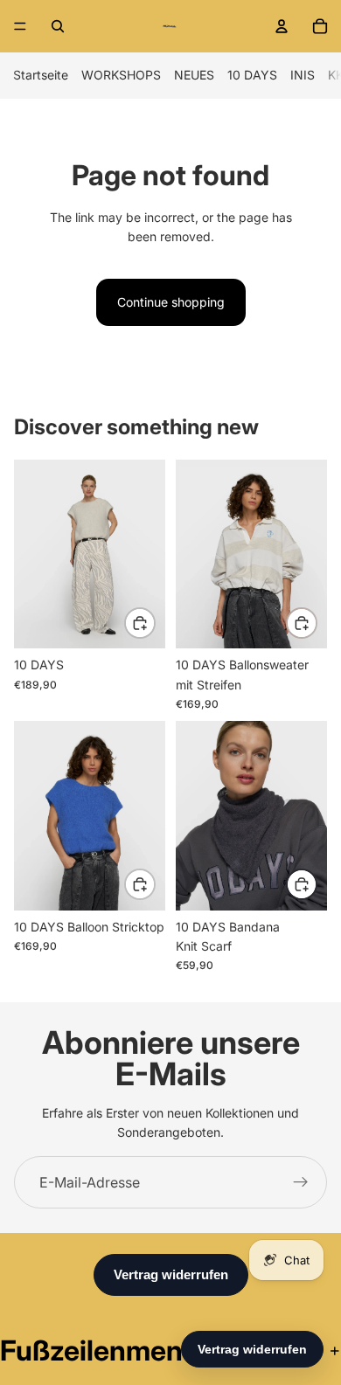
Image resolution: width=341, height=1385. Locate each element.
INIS (302, 74)
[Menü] (20, 26)
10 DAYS (252, 74)
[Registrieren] (300, 1182)
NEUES (194, 74)
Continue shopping (171, 301)
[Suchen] (57, 26)
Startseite (40, 74)
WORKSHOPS (121, 74)
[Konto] (281, 26)
